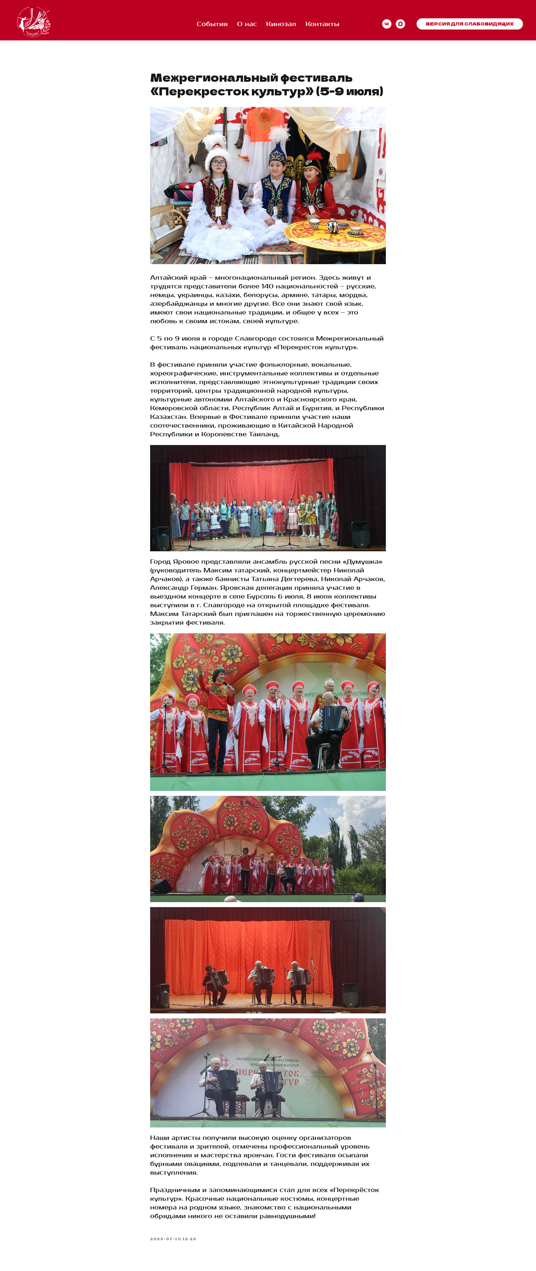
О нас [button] (247, 24)
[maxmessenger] (400, 24)
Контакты (322, 24)
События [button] (212, 24)
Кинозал (281, 24)
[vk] (386, 24)
